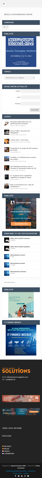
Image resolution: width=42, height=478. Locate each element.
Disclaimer (31, 471)
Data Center (22, 135)
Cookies (26, 473)
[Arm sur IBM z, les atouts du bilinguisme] (6, 132)
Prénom (17, 104)
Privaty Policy (17, 473)
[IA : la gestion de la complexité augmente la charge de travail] (6, 176)
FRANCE (7, 451)
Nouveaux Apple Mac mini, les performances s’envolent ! (20, 123)
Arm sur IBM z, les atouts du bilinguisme (20, 132)
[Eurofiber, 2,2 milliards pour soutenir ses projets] (6, 158)
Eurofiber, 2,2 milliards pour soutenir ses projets (23, 158)
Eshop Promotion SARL (18, 466)
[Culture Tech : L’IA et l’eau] (6, 141)
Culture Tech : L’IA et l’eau (19, 140)
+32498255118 (10, 379)
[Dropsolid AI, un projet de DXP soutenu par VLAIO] (6, 149)
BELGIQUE (7, 446)
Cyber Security (23, 188)
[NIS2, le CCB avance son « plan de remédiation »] (6, 186)
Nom (18, 97)
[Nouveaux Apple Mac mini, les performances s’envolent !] (6, 123)
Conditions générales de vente (16, 471)
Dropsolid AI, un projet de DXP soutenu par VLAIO (24, 149)
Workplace (22, 125)
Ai (20, 152)
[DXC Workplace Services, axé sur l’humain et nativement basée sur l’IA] (6, 167)
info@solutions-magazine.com (17, 377)
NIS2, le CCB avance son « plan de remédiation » (22, 185)
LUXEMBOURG (9, 453)
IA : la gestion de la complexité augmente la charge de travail (21, 176)
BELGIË (6, 449)
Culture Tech (23, 142)
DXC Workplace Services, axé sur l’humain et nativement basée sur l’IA (23, 167)
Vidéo (28, 142)
